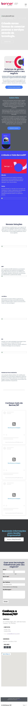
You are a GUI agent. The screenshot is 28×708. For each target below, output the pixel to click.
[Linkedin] (5, 647)
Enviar (6, 601)
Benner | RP (8, 705)
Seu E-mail (6, 576)
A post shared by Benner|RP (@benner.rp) (14, 513)
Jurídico (4, 296)
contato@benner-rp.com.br (13, 634)
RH (2, 339)
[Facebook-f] (10, 647)
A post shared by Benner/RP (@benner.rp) (14, 442)
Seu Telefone (6, 582)
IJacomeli (19, 699)
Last (15, 573)
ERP (2, 266)
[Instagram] (7, 647)
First (4, 573)
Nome (5, 569)
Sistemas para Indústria (9, 372)
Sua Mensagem (7, 589)
